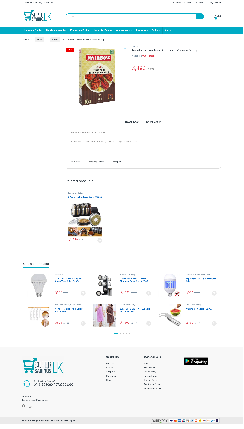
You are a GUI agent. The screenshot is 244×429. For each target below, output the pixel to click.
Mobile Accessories (56, 30)
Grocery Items (123, 30)
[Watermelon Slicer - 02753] (170, 315)
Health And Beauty (102, 30)
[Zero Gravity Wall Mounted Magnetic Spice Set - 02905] (105, 285)
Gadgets (156, 30)
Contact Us (111, 376)
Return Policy (150, 371)
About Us (110, 363)
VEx (75, 420)
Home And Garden (33, 30)
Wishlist (109, 367)
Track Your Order (183, 3)
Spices (55, 39)
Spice (118, 161)
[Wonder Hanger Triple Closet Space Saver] (39, 315)
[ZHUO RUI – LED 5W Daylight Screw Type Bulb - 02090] (39, 285)
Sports (168, 30)
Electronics (142, 30)
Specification (153, 122)
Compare (110, 371)
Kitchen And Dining (79, 30)
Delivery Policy (151, 380)
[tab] (132, 123)
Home (26, 39)
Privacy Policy (150, 376)
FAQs (146, 363)
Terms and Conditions (154, 388)
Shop (201, 3)
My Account (215, 3)
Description (132, 122)
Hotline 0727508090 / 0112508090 (38, 3)
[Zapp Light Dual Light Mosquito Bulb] (170, 285)
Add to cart (99, 240)
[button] (116, 333)
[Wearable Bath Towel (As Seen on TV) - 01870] (105, 315)
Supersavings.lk (32, 420)
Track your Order (152, 384)
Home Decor (75, 305)
